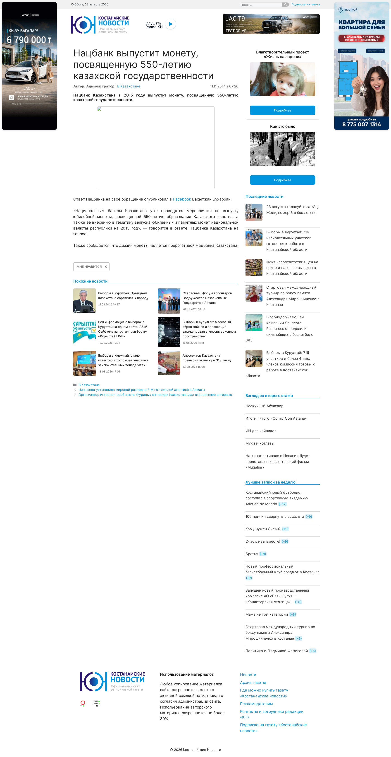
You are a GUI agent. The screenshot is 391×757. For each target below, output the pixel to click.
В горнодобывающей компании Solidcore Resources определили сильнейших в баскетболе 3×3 (279, 328)
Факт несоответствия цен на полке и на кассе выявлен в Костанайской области (292, 268)
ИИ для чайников (261, 430)
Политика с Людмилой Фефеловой (277, 650)
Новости (248, 674)
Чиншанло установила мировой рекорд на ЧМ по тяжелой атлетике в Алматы (142, 390)
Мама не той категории (267, 614)
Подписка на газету (305, 4)
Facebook (182, 199)
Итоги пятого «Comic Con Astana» (276, 418)
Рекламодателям (256, 703)
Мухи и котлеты (260, 443)
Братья (252, 553)
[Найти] (285, 4)
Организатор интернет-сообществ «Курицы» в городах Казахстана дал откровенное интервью (155, 395)
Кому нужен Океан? (263, 529)
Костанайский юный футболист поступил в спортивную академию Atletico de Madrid (277, 498)
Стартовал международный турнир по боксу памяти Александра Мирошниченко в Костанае (280, 632)
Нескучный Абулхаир (265, 406)
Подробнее (282, 110)
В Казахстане (128, 86)
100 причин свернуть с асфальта (275, 516)
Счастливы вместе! (263, 541)
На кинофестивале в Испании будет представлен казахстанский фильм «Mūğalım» (278, 461)
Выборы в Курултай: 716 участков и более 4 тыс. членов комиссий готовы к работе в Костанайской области (280, 364)
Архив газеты (253, 682)
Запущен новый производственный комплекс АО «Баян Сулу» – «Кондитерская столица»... (277, 596)
